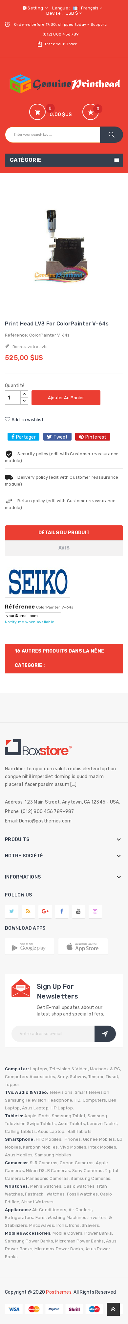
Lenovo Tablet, (102, 1123)
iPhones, (73, 1139)
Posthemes (58, 1292)
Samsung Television (26, 1100)
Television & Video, (69, 1068)
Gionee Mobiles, (99, 1139)
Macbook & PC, (105, 1068)
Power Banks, (98, 1233)
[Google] (28, 911)
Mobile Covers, (68, 1233)
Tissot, (112, 1076)
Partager (26, 437)
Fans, (41, 1217)
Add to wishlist (27, 420)
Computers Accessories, (30, 1076)
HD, (78, 1100)
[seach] (111, 135)
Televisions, (61, 1092)
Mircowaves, (42, 1225)
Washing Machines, (67, 1217)
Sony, (63, 1076)
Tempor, (96, 1076)
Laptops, (39, 1068)
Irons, (62, 1225)
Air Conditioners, (49, 1209)
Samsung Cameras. (91, 1178)
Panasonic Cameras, (48, 1178)
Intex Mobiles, (102, 1147)
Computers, (95, 1100)
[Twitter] (11, 911)
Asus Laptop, (36, 1108)
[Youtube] (78, 911)
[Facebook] (61, 911)
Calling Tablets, (21, 1131)
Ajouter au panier (66, 397)
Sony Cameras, (88, 1170)
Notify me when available (29, 622)
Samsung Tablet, (69, 1115)
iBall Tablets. (80, 1131)
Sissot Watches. (37, 1201)
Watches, (56, 1194)
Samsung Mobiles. (54, 1154)
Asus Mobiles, (19, 1154)
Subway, (78, 1076)
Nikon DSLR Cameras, (48, 1170)
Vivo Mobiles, (73, 1147)
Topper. (12, 1084)
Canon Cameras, (77, 1162)
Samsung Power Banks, (29, 1241)
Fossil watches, (83, 1194)
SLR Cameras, (44, 1162)
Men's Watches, (46, 1186)
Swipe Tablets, (42, 1123)
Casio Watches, (80, 1186)
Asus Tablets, (72, 1123)
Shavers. (91, 1225)
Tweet (60, 437)
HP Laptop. (62, 1108)
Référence (20, 606)
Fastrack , (35, 1194)
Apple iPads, (37, 1115)
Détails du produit (64, 532)
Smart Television (92, 1092)
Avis (64, 548)
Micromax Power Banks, (80, 1241)
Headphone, (61, 1100)
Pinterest (95, 437)
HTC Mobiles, (49, 1139)
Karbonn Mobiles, (41, 1147)
